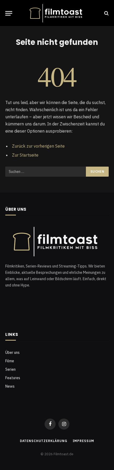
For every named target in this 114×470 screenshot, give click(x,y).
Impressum (83, 441)
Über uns (12, 352)
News (10, 386)
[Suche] (106, 13)
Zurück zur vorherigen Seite (38, 146)
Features (12, 377)
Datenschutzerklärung (43, 441)
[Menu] (8, 13)
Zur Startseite (25, 155)
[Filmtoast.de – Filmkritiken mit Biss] (57, 13)
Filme (9, 361)
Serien (10, 369)
